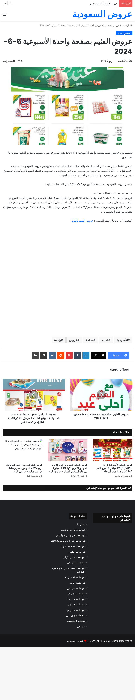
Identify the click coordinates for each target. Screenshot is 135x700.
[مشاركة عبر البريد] (43, 355)
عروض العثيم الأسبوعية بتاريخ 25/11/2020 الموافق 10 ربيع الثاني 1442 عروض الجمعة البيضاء (114, 468)
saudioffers (119, 369)
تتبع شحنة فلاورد (77, 551)
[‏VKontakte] (52, 355)
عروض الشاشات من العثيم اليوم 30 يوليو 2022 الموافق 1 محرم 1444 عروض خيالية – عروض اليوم (24, 468)
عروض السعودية (75, 640)
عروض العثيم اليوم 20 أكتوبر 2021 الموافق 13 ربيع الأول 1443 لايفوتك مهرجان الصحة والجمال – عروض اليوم (68, 468)
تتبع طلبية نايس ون (75, 610)
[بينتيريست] (69, 355)
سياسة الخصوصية (76, 621)
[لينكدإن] (85, 355)
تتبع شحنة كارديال (76, 562)
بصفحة (90, 340)
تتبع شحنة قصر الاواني (73, 557)
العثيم (105, 340)
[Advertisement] (67, 47)
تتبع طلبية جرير (77, 582)
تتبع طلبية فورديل (76, 604)
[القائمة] (4, 15)
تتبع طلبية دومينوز (76, 588)
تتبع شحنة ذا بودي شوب (73, 529)
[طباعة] (35, 355)
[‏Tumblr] (77, 355)
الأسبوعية (122, 340)
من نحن (81, 626)
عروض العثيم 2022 (82, 220)
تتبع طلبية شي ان (76, 593)
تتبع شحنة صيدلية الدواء (73, 546)
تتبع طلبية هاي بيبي (75, 615)
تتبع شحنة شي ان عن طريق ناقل (68, 540)
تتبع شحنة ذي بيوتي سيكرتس (70, 535)
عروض (73, 340)
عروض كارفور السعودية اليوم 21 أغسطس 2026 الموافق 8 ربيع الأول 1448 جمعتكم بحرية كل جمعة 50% (66, 3)
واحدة (57, 340)
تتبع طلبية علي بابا (76, 599)
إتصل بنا (81, 524)
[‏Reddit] (60, 355)
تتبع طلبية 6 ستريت (75, 577)
